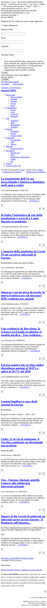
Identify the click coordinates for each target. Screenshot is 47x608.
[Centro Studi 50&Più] (10, 82)
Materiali (9, 146)
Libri (8, 119)
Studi (13, 106)
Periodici (9, 129)
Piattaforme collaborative (20, 157)
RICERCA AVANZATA (11, 88)
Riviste (13, 134)
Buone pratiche (16, 97)
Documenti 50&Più (8, 90)
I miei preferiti (18, 84)
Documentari (15, 140)
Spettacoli (14, 116)
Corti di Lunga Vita (13, 166)
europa (40, 170)
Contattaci (24, 570)
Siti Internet (10, 151)
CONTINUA (34, 201)
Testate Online (16, 136)
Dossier (9, 164)
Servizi (13, 103)
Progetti (14, 101)
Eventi (13, 110)
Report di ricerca (17, 149)
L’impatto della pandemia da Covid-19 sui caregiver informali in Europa (23, 254)
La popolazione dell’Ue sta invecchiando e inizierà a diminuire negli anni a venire (23, 182)
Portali (13, 159)
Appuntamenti (11, 108)
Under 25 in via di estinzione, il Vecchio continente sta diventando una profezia (22, 442)
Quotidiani (15, 131)
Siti (12, 161)
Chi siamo (10, 570)
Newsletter (5, 84)
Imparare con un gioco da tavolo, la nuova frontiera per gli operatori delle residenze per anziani (23, 295)
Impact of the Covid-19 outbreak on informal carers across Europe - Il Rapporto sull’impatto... (23, 519)
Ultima (30, 558)
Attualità (14, 99)
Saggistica (14, 121)
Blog (12, 155)
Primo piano (10, 95)
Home (22, 170)
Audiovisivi (10, 138)
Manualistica (15, 125)
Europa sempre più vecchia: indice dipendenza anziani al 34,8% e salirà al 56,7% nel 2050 (22, 368)
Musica (13, 144)
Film (12, 142)
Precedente (5, 558)
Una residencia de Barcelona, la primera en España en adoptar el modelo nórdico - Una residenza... (21, 332)
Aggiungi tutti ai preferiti (12, 172)
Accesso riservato (35, 570)
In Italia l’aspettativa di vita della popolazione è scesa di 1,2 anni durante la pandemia (21, 218)
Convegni (14, 114)
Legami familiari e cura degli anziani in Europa (19, 403)
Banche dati (15, 153)
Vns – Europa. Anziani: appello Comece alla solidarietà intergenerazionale (20, 483)
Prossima (24, 558)
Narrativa (14, 127)
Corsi (13, 112)
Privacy (17, 570)
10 (19, 558)
